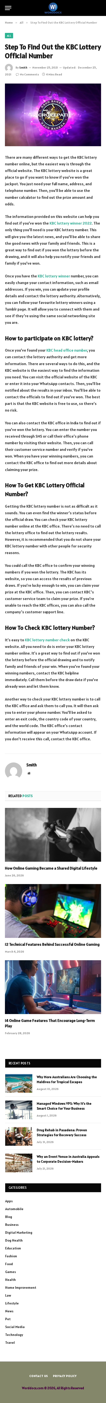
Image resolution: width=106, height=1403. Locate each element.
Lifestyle (12, 1303)
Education (13, 1248)
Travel (10, 1342)
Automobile (14, 1209)
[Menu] (8, 8)
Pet (8, 1319)
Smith (23, 67)
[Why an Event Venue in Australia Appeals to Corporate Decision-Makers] (18, 1163)
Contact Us (38, 1376)
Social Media (15, 1327)
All (9, 35)
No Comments (29, 74)
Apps (9, 1201)
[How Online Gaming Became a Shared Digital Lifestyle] (53, 835)
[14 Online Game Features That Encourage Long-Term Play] (53, 987)
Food (9, 1264)
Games (10, 1272)
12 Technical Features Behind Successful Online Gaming (52, 944)
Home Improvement (20, 1287)
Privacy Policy (65, 1376)
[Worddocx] (53, 8)
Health (10, 1279)
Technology (14, 1334)
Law (8, 1295)
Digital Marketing (18, 1232)
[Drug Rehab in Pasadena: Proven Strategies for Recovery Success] (18, 1136)
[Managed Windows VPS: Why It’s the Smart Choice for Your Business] (18, 1110)
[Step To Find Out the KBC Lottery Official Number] (53, 115)
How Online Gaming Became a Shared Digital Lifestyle (51, 868)
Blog (8, 1217)
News (9, 1311)
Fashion (11, 1256)
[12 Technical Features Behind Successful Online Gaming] (53, 911)
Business (11, 1224)
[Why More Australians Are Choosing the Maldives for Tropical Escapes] (18, 1083)
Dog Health (14, 1240)
